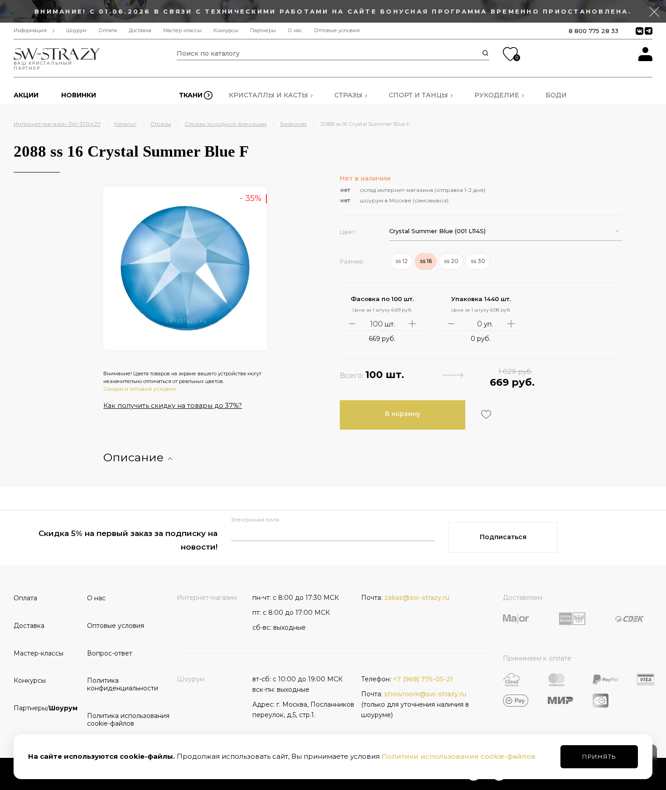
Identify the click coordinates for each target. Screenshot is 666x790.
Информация (30, 31)
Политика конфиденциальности (120, 684)
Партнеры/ (45, 708)
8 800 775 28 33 (593, 30)
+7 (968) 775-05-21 (423, 679)
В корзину (402, 414)
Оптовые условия (337, 31)
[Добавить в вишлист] (485, 414)
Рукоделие (496, 95)
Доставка (140, 31)
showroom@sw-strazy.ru (425, 694)
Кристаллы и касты (268, 95)
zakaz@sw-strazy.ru (416, 598)
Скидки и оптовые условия (139, 389)
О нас (295, 31)
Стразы (348, 95)
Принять (599, 756)
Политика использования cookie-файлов (120, 720)
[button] (505, 231)
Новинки (78, 95)
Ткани (191, 95)
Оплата (107, 31)
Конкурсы (225, 31)
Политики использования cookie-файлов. (459, 756)
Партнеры (263, 31)
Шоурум (76, 31)
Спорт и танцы (418, 95)
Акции (26, 95)
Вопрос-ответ (109, 653)
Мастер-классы (182, 31)
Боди (556, 95)
